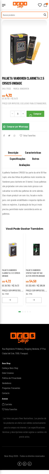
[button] (20, 312)
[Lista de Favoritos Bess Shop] (40, 5)
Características (33, 152)
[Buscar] (45, 15)
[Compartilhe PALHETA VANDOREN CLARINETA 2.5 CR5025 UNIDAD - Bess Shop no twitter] (9, 136)
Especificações (17, 158)
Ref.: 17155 (29, 294)
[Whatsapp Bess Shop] (30, 464)
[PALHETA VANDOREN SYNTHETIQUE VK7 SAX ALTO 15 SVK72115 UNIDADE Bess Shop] (36, 250)
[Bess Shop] (21, 5)
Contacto (5, 393)
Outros (35, 158)
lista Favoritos (29, 135)
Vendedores (6, 383)
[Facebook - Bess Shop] (20, 464)
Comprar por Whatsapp (17, 126)
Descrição (13, 152)
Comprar (37, 113)
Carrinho (8, 404)
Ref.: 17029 (5, 294)
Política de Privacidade (11, 377)
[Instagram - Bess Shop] (25, 464)
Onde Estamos (8, 373)
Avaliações (24, 164)
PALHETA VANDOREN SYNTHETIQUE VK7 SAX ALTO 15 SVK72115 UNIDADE (35, 273)
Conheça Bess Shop (10, 367)
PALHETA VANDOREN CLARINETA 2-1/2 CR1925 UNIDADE (11, 273)
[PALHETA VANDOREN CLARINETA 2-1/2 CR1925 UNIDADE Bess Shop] (13, 250)
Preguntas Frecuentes (11, 388)
